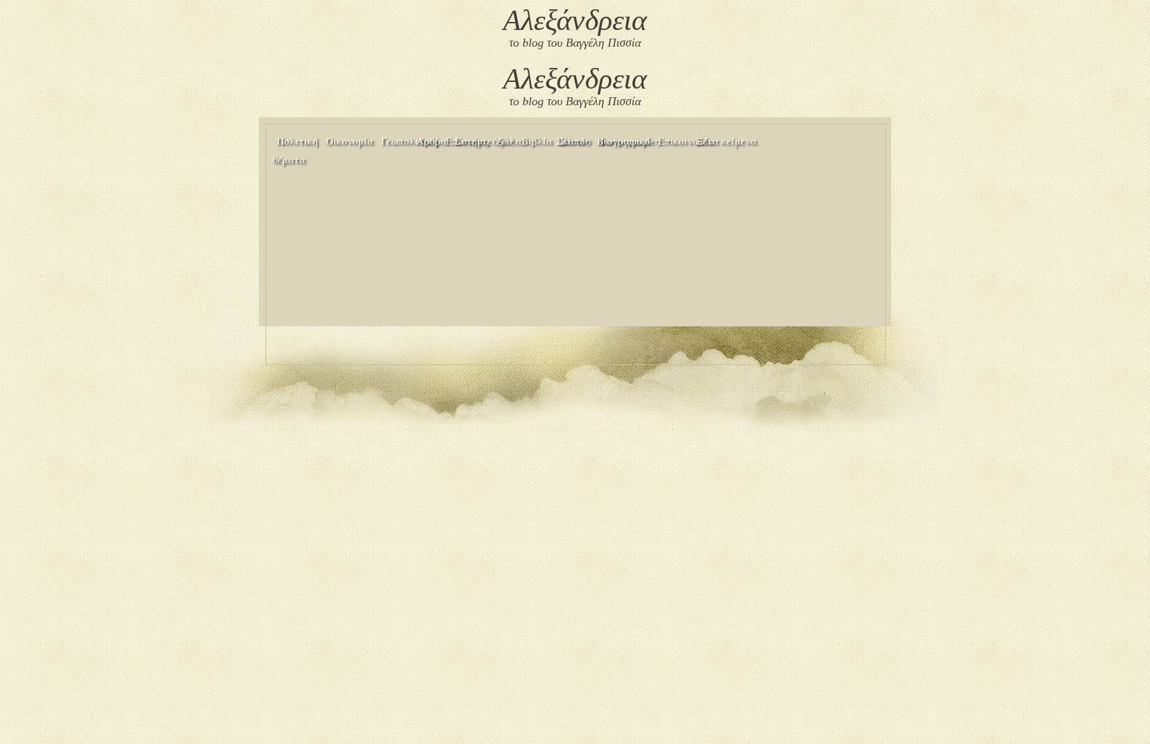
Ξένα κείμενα (726, 140)
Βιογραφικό (623, 140)
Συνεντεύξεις (484, 140)
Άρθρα (432, 140)
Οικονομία (349, 140)
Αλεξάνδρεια (575, 20)
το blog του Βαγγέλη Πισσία (575, 42)
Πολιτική (297, 140)
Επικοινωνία (686, 140)
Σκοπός (572, 140)
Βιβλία (537, 140)
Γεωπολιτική (409, 140)
